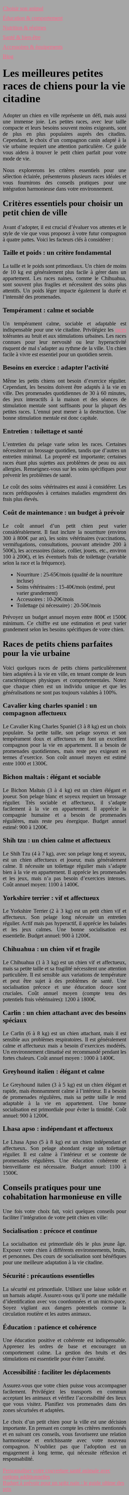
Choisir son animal (23, 8)
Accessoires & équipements (33, 47)
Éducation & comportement (33, 18)
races (120, 330)
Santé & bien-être (22, 37)
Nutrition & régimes (24, 28)
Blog (8, 56)
